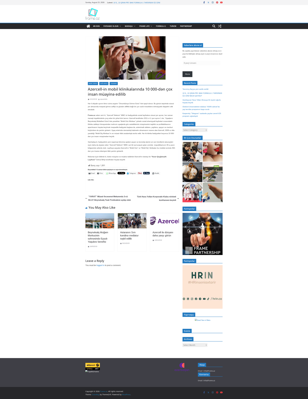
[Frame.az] (88, 26)
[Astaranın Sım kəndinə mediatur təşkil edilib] (132, 215)
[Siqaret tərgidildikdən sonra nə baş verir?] (213, 192)
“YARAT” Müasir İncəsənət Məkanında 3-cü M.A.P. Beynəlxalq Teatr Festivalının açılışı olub (109, 198)
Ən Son (96, 26)
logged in (100, 265)
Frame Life (144, 26)
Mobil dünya (93, 83)
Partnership (186, 26)
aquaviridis (103, 99)
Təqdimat (114, 83)
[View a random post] (220, 26)
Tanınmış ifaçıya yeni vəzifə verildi (126, 2)
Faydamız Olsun (110, 26)
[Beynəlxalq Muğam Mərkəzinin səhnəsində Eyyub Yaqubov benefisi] (99, 215)
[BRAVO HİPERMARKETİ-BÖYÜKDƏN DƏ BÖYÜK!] (213, 172)
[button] (119, 26)
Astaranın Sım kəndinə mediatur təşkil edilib (129, 235)
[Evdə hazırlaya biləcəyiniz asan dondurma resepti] (192, 172)
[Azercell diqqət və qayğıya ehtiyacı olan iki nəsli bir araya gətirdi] (192, 152)
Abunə (187, 74)
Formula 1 (161, 26)
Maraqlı (129, 26)
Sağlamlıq (103, 83)
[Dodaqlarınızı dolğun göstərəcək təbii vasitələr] (213, 152)
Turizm (173, 26)
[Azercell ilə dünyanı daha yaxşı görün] (164, 215)
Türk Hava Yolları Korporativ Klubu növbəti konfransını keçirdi (156, 198)
